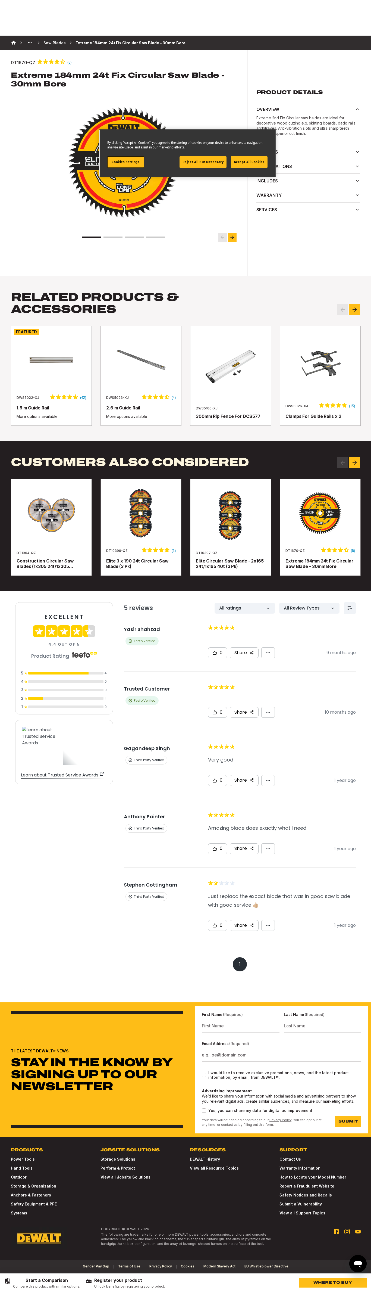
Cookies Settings (125, 162)
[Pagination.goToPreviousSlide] (342, 462)
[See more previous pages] (30, 42)
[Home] (13, 42)
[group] (42, 1283)
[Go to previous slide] (222, 237)
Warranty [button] (269, 195)
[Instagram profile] (347, 1231)
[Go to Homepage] (39, 1238)
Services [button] (266, 209)
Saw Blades (54, 43)
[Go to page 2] (112, 237)
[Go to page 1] (91, 237)
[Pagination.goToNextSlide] (354, 462)
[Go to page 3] (134, 237)
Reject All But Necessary (203, 162)
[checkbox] (204, 1075)
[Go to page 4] (155, 237)
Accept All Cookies (249, 162)
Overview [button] (267, 109)
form (269, 1125)
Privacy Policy (280, 1120)
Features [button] (267, 152)
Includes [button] (267, 181)
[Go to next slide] (232, 237)
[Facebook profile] (336, 1231)
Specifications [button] (274, 166)
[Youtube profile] (358, 1231)
